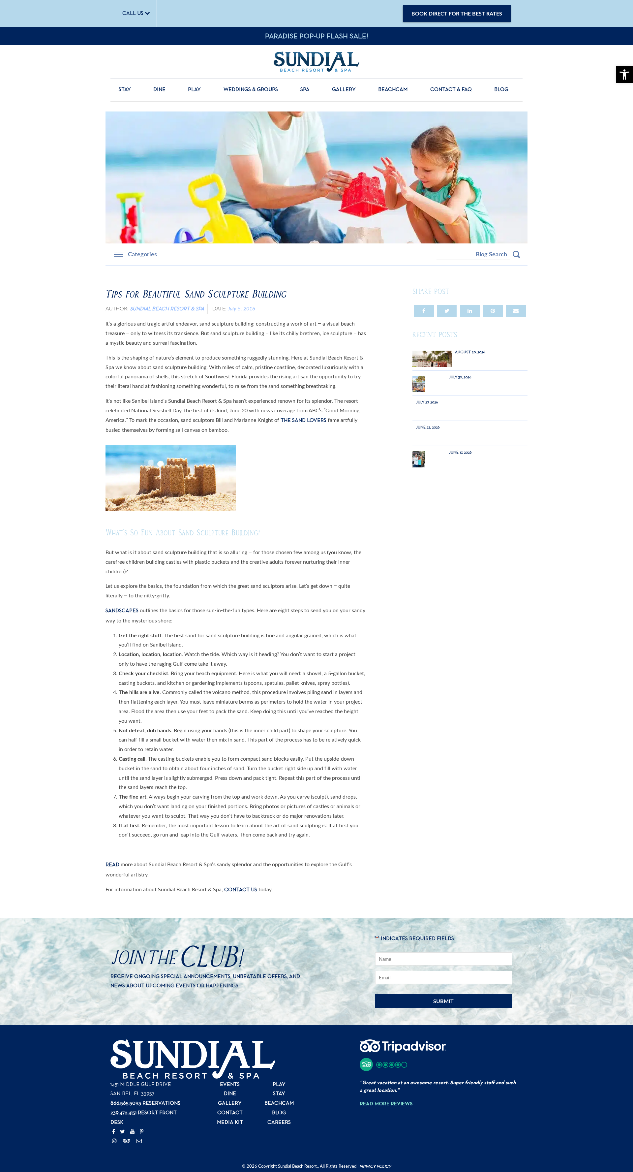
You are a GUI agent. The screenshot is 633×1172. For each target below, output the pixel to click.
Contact (230, 1113)
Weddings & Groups (251, 89)
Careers (279, 1122)
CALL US (133, 13)
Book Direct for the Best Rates (456, 13)
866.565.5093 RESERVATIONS (145, 1103)
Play (194, 89)
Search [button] (516, 254)
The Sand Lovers (303, 420)
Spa (305, 89)
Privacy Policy (375, 1166)
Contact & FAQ (451, 89)
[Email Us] (139, 1141)
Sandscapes (122, 611)
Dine (159, 89)
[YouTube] (132, 1132)
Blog (501, 89)
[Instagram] (114, 1141)
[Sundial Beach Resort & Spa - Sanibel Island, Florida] (316, 61)
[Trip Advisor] (126, 1141)
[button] (383, 1064)
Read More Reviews (386, 1104)
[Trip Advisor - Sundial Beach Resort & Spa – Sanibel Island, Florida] (403, 1049)
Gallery (344, 89)
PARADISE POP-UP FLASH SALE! (316, 36)
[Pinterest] (141, 1132)
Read (112, 865)
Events (230, 1084)
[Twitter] (122, 1132)
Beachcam (392, 89)
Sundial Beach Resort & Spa (167, 309)
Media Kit (230, 1122)
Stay (125, 89)
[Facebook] (113, 1132)
